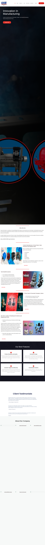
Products (20, 3)
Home (15, 3)
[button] (22, 3)
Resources (31, 3)
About (17, 3)
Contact (36, 3)
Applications (27, 3)
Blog (24, 3)
